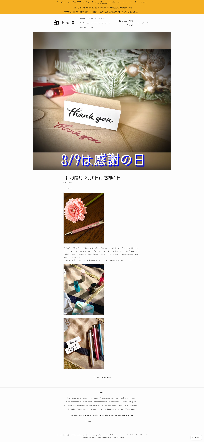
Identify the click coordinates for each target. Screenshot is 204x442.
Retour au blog (104, 377)
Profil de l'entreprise (128, 402)
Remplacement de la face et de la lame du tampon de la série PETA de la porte (106, 409)
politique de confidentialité (129, 405)
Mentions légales (119, 437)
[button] (92, 18)
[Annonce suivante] (149, 3)
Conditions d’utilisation (89, 437)
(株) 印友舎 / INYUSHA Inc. (71, 435)
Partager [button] (69, 189)
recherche (94, 398)
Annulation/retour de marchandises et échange (117, 398)
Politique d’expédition (105, 437)
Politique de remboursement (119, 435)
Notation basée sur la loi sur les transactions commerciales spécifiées (92, 402)
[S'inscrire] (118, 421)
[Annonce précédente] (55, 3)
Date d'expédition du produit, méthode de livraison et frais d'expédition (90, 405)
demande (71, 409)
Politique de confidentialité (138, 435)
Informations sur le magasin (77, 398)
